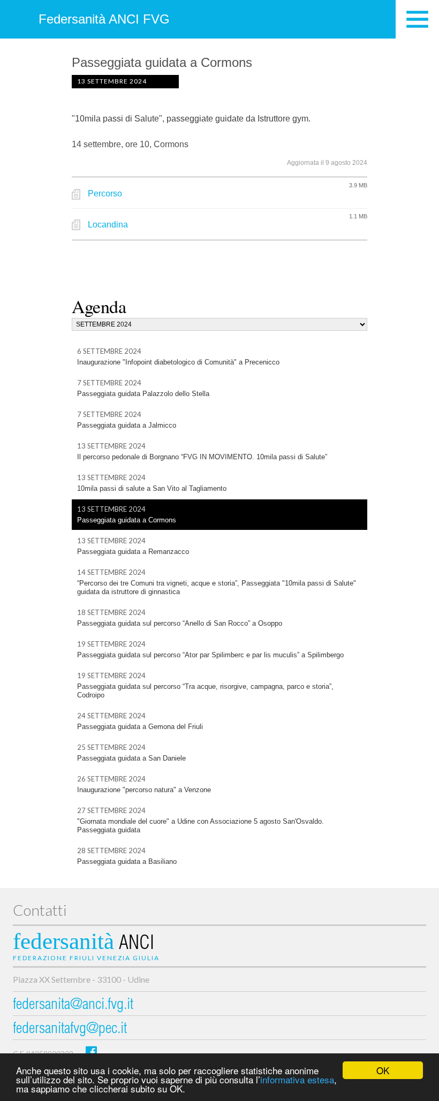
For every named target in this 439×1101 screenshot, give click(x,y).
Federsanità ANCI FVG (104, 19)
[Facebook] (91, 1051)
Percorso (105, 193)
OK (382, 1070)
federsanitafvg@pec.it (70, 1029)
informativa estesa (297, 1079)
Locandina (108, 224)
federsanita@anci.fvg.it (73, 1005)
